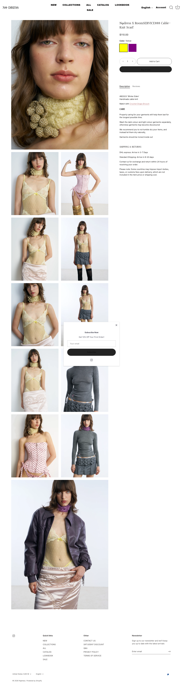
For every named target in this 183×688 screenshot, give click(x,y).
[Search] (171, 7)
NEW (54, 5)
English (145, 7)
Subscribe (91, 352)
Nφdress (22, 681)
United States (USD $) (20, 674)
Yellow (123, 48)
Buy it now (145, 70)
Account (161, 7)
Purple (132, 48)
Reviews (136, 86)
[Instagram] (91, 360)
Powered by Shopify (34, 681)
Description (125, 86)
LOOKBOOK (122, 5)
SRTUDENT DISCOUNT (94, 644)
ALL (88, 5)
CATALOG (103, 5)
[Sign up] (169, 651)
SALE (90, 10)
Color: (125, 41)
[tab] (126, 86)
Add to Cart (154, 61)
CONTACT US (90, 641)
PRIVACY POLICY (91, 652)
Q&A (85, 648)
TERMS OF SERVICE (92, 655)
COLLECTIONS (71, 5)
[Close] (116, 325)
